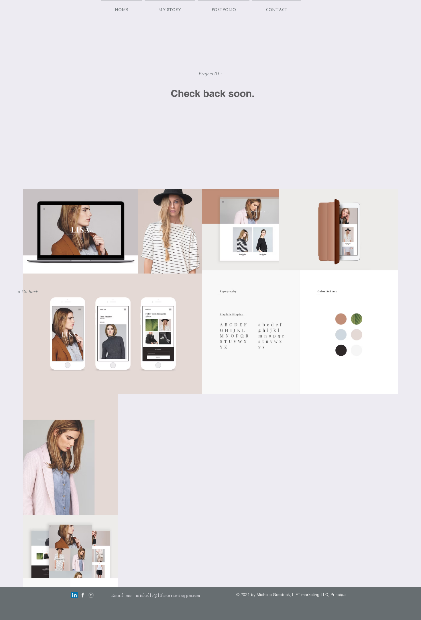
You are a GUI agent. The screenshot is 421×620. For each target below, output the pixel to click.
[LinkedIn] (74, 595)
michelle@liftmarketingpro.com (168, 596)
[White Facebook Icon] (83, 595)
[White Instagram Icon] (91, 595)
